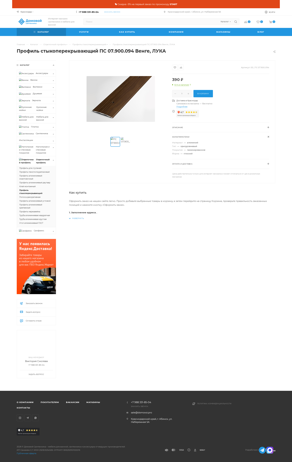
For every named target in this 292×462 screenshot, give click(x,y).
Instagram (20, 418)
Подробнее (181, 107)
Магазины (93, 402)
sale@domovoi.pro (141, 412)
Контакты (23, 407)
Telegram (27, 418)
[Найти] (235, 21)
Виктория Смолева (36, 361)
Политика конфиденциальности (214, 404)
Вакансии (72, 402)
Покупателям (50, 402)
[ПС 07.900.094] (121, 99)
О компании (25, 402)
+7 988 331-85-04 (89, 12)
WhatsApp (35, 418)
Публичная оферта (26, 453)
